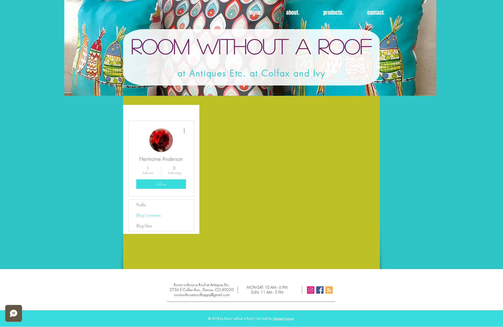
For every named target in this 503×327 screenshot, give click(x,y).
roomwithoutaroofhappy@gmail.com (201, 294)
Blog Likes (143, 225)
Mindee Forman (283, 318)
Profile (141, 204)
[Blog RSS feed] (329, 290)
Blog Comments (148, 215)
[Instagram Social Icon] (310, 290)
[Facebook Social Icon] (320, 290)
